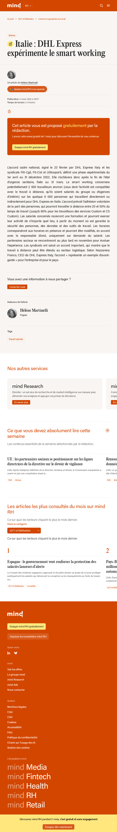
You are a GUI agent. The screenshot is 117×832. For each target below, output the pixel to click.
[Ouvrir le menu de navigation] (108, 5)
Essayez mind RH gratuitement (30, 147)
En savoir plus (21, 402)
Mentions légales (16, 706)
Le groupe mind (16, 674)
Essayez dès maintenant (58, 826)
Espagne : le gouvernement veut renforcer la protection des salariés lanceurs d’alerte (51, 564)
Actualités (31, 586)
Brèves (12, 35)
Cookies (11, 722)
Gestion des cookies (18, 747)
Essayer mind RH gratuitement (26, 626)
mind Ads (12, 684)
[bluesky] (15, 653)
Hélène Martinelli (29, 82)
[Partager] (9, 111)
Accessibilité (14, 727)
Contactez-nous (17, 286)
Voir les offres (14, 669)
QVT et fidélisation (16, 586)
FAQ (9, 732)
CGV (9, 717)
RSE (10, 480)
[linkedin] (8, 653)
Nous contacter (16, 689)
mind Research (15, 679)
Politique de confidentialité (22, 737)
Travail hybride (16, 339)
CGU (10, 712)
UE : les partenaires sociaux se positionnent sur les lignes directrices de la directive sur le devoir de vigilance (50, 461)
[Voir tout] (107, 430)
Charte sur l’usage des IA (21, 742)
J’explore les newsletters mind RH (28, 636)
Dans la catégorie (17, 524)
